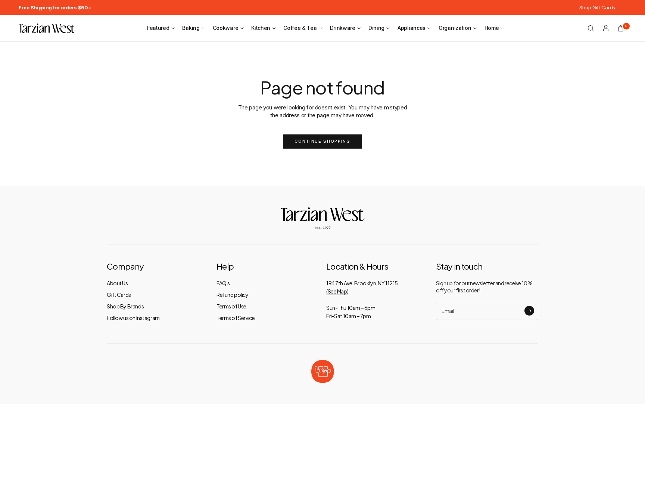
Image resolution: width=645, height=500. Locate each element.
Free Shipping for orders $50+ (55, 7)
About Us (117, 283)
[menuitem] (55, 7)
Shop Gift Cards (597, 7)
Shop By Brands (125, 306)
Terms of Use (231, 306)
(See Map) (337, 291)
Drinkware (342, 28)
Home (491, 28)
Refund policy (232, 294)
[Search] (591, 28)
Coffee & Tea (300, 28)
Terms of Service (235, 317)
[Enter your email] (529, 311)
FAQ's (223, 283)
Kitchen (260, 28)
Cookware (226, 28)
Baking (190, 28)
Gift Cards (119, 294)
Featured (158, 28)
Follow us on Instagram (133, 317)
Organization (455, 28)
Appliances (412, 28)
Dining (376, 28)
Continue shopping (322, 141)
